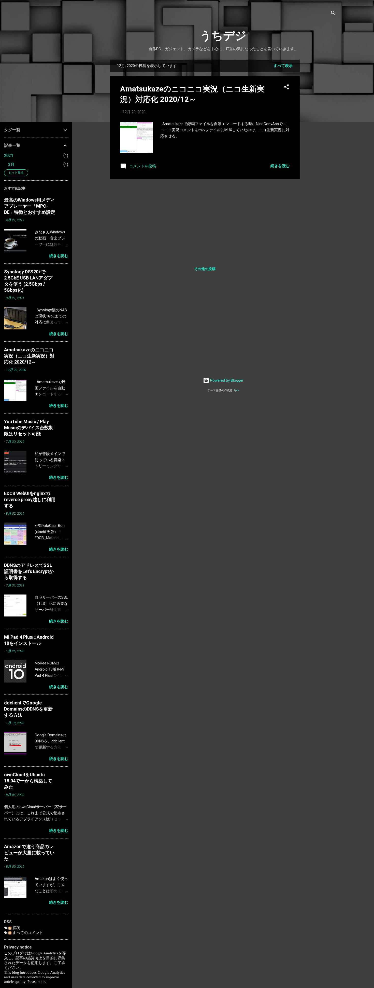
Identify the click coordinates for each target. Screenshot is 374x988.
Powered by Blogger (226, 380)
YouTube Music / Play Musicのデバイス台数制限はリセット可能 (28, 427)
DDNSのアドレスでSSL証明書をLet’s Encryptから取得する (29, 571)
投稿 (15, 928)
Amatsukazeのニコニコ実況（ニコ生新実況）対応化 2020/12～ (29, 356)
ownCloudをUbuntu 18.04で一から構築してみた (28, 781)
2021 (8, 155)
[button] (286, 88)
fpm (236, 390)
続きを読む (280, 166)
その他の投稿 (204, 269)
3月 (11, 164)
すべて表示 (283, 65)
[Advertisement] (320, 136)
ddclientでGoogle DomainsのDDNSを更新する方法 (28, 709)
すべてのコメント (27, 932)
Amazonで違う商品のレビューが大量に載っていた (29, 852)
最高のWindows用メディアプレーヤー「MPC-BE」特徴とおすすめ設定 (29, 206)
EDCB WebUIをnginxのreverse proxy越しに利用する (29, 499)
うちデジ (223, 35)
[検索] (333, 14)
